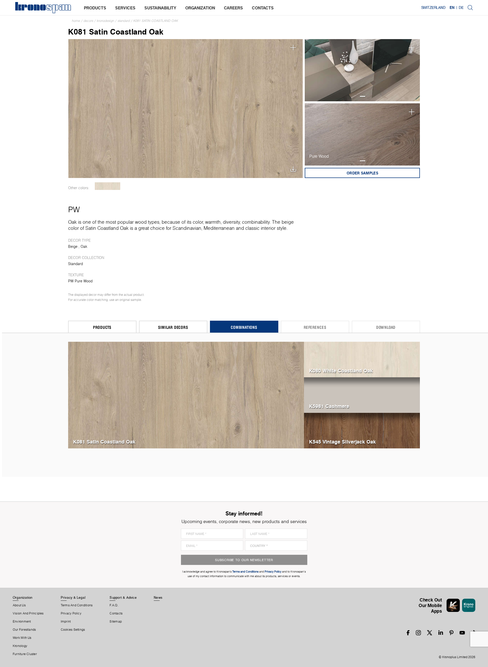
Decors (88, 21)
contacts (263, 8)
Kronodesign (105, 21)
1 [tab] (362, 96)
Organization (23, 597)
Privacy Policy (71, 613)
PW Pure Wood (80, 281)
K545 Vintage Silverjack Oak (342, 441)
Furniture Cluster (25, 654)
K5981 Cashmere (329, 406)
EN (452, 8)
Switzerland (433, 8)
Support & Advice (123, 597)
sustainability (160, 8)
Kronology (20, 646)
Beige (73, 246)
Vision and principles (28, 613)
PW (74, 209)
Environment (22, 622)
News (158, 597)
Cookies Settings (73, 630)
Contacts (116, 613)
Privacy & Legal (73, 597)
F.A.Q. (114, 605)
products (95, 8)
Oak (84, 246)
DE (461, 8)
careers (233, 8)
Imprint (66, 622)
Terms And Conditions (77, 605)
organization (200, 8)
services (125, 8)
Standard (124, 21)
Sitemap (116, 622)
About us (19, 605)
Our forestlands (24, 630)
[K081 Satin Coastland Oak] (185, 108)
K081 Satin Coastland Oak (155, 21)
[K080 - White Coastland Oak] (108, 186)
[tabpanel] (362, 70)
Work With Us (22, 638)
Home (76, 21)
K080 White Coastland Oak (341, 370)
